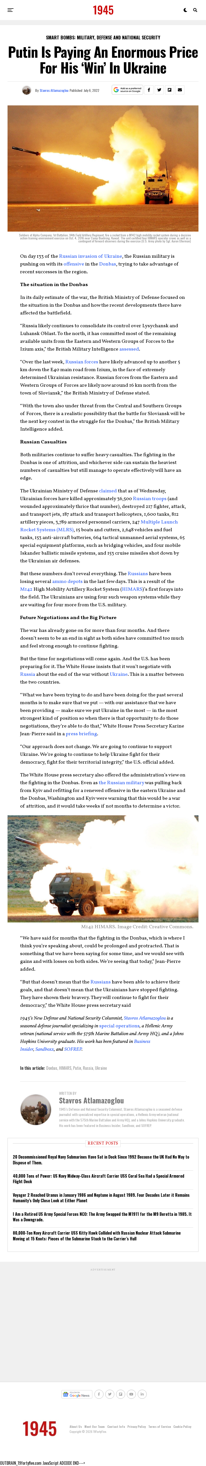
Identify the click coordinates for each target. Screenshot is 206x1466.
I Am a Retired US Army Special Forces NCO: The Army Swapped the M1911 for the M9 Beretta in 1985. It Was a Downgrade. (102, 1217)
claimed (108, 491)
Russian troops (150, 498)
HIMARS (132, 589)
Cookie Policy (182, 1426)
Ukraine (119, 674)
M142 (26, 589)
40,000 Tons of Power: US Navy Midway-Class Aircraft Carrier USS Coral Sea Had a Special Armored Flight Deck (98, 1178)
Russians (138, 573)
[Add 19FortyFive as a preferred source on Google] (127, 90)
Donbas (107, 264)
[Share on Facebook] (148, 89)
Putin (77, 1068)
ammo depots (67, 581)
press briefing (81, 734)
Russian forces (81, 362)
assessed (129, 349)
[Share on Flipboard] (169, 89)
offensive (74, 264)
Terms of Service (159, 1426)
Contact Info (116, 1426)
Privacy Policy (136, 1426)
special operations (119, 1026)
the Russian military (121, 782)
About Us (76, 1426)
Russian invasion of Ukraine (90, 256)
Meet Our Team (94, 1426)
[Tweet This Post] (159, 89)
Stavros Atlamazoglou (54, 90)
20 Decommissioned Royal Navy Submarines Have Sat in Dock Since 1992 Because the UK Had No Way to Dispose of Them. (101, 1159)
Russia (27, 674)
